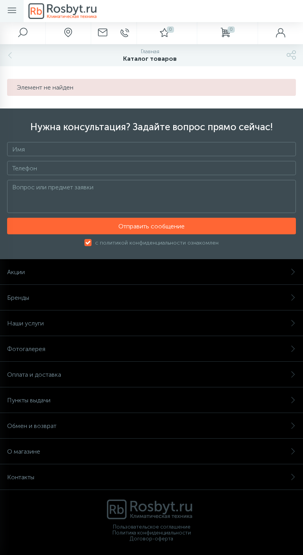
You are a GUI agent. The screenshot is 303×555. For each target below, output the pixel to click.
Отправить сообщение (151, 226)
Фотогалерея (26, 349)
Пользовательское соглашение (152, 527)
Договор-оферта (151, 539)
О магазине (23, 451)
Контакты (20, 477)
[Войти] (280, 33)
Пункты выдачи (28, 400)
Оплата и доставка (34, 374)
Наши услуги (25, 323)
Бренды (18, 297)
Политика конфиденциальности (151, 533)
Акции (16, 272)
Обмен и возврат (31, 426)
